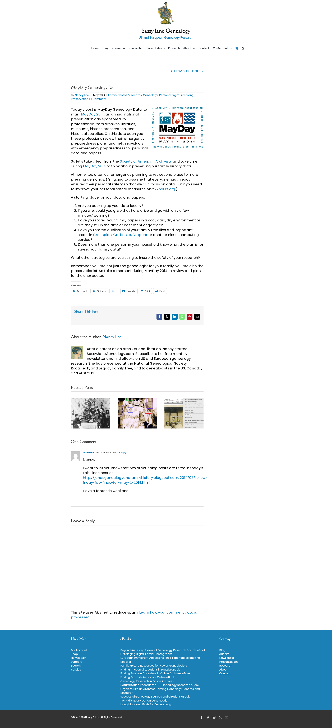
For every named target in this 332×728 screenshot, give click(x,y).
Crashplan (102, 234)
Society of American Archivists (146, 161)
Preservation (79, 99)
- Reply (122, 452)
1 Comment (99, 99)
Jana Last (88, 452)
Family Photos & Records (125, 95)
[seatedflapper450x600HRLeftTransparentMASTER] (166, 3)
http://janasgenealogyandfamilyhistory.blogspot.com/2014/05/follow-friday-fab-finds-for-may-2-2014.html (145, 480)
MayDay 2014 (92, 114)
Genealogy (150, 95)
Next (196, 70)
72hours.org (165, 189)
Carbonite (122, 234)
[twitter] (220, 717)
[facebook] (201, 717)
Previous (181, 70)
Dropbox (140, 234)
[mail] (226, 717)
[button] (243, 48)
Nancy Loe (82, 95)
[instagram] (214, 717)
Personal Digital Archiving (176, 95)
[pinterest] (207, 717)
